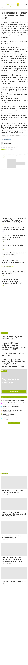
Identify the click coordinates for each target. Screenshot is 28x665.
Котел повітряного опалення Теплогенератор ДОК (11, 537)
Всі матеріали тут (14, 391)
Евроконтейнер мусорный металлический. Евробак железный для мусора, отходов (14, 514)
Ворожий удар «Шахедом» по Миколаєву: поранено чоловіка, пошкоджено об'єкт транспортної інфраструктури (13, 363)
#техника (9, 139)
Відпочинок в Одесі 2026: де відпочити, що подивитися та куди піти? (13, 262)
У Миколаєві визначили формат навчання (12, 246)
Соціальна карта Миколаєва (10, 381)
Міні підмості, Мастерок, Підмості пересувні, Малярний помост (13, 491)
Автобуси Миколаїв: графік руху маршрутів (13, 354)
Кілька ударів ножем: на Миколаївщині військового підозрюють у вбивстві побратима (13, 281)
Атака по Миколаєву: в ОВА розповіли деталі (12, 338)
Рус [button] (26, 4)
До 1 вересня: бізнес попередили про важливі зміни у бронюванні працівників (14, 237)
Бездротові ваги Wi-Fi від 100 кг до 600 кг (13, 582)
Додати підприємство (14, 422)
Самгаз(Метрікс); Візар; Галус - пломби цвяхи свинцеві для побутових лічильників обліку (12, 559)
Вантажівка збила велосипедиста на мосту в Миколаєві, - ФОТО (14, 254)
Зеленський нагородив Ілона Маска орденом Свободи (13, 272)
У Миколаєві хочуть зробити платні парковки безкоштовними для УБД (13, 229)
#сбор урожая (4, 139)
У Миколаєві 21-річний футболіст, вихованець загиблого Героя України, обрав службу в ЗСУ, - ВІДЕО (13, 346)
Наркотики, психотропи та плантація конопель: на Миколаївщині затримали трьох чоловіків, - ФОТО (14, 220)
